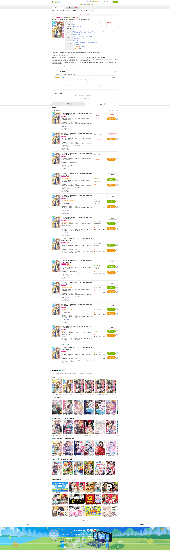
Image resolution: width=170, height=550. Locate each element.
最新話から (58, 110)
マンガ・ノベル (58, 7)
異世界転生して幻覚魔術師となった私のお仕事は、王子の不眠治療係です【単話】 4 (76, 174)
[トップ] (55, 2)
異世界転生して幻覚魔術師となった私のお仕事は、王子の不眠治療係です (85, 43)
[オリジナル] (68, 10)
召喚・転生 (75, 32)
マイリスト (109, 29)
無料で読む (112, 114)
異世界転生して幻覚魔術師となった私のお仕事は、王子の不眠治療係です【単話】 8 (76, 261)
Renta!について (65, 534)
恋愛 (93, 31)
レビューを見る (84, 85)
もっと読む (67, 126)
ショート (73, 7)
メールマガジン (105, 534)
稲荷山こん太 (76, 22)
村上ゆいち (76, 475)
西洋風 (80, 32)
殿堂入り (94, 36)
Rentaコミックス (77, 26)
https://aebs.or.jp (71, 547)
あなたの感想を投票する (84, 98)
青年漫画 (80, 31)
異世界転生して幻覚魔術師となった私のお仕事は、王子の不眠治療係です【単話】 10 (76, 304)
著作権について (77, 538)
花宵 (74, 24)
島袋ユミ (107, 475)
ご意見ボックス (97, 534)
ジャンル (91, 10)
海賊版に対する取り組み (93, 538)
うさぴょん (86, 475)
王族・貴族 (94, 32)
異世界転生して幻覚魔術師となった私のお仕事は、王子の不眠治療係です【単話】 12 (76, 348)
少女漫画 (75, 31)
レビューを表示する (85, 81)
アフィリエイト (77, 536)
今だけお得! (82, 38)
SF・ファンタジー (87, 31)
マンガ (74, 28)
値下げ (83, 36)
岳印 (63, 475)
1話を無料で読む (108, 22)
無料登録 (115, 2)
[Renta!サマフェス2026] (59, 2)
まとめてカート (114, 110)
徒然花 (53, 475)
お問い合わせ (81, 534)
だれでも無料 (89, 36)
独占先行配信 (76, 38)
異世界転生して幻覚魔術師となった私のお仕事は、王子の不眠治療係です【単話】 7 (76, 239)
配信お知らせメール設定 (108, 31)
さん (64, 77)
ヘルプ (71, 534)
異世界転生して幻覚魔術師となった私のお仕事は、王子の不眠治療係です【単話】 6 (76, 217)
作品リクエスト (88, 534)
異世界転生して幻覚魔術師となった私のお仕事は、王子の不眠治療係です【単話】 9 (76, 283)
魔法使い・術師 (76, 34)
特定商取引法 (69, 538)
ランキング (85, 524)
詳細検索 (142, 524)
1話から (53, 110)
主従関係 (89, 32)
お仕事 (84, 32)
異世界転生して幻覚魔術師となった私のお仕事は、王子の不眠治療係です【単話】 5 (76, 196)
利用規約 (83, 536)
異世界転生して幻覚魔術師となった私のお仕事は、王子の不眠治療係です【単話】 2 (76, 133)
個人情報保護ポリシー (91, 536)
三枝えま (96, 475)
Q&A (76, 534)
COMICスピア (76, 40)
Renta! (53, 373)
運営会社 (102, 538)
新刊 (28, 524)
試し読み (112, 174)
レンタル (79, 36)
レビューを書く (78, 48)
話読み (74, 36)
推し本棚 (109, 26)
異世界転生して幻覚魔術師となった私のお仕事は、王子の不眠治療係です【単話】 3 (76, 154)
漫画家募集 (84, 538)
